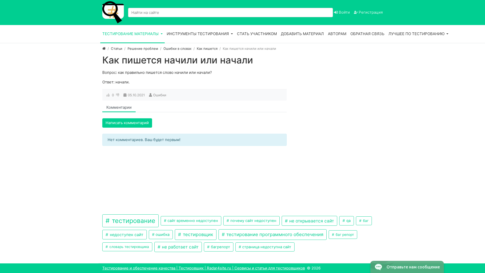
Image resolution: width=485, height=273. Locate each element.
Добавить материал (302, 33)
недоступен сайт (126, 234)
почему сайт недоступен (252, 220)
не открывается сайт (311, 220)
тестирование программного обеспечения (274, 234)
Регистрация (370, 12)
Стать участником (257, 33)
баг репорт (344, 235)
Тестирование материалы (131, 33)
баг (365, 221)
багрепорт (220, 247)
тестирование (132, 220)
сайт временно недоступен (192, 220)
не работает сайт (180, 246)
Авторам (337, 33)
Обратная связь (367, 33)
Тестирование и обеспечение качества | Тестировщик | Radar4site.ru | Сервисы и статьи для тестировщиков (203, 268)
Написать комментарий (127, 122)
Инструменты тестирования (198, 33)
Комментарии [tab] (119, 107)
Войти (344, 12)
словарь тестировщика (128, 247)
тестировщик (197, 234)
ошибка (162, 234)
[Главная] (104, 49)
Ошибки (159, 95)
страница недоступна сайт (266, 247)
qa (348, 220)
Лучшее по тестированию (417, 33)
